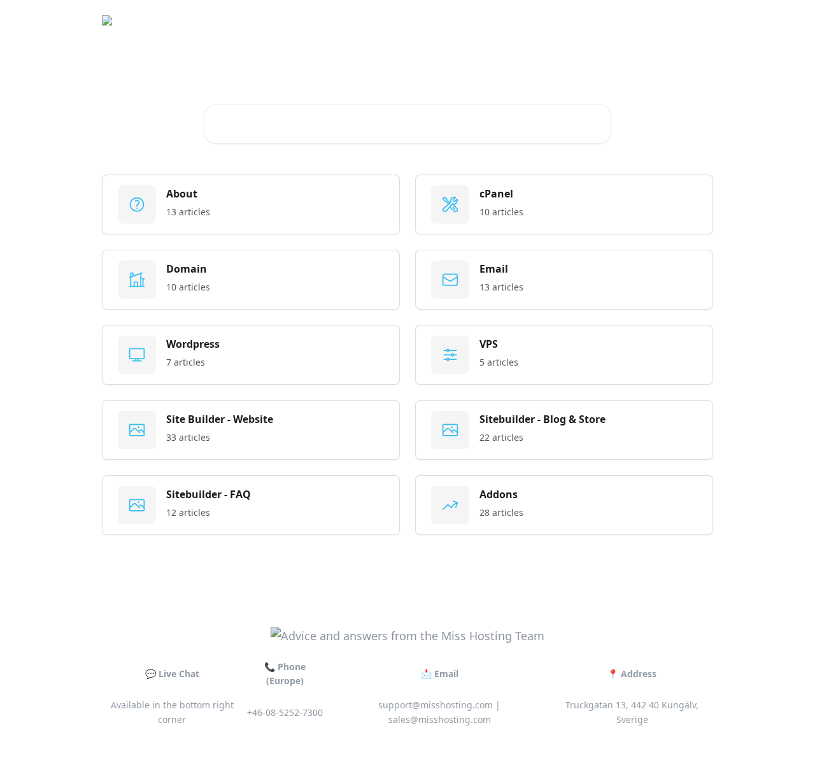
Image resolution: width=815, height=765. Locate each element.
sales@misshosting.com (439, 719)
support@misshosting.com (435, 705)
